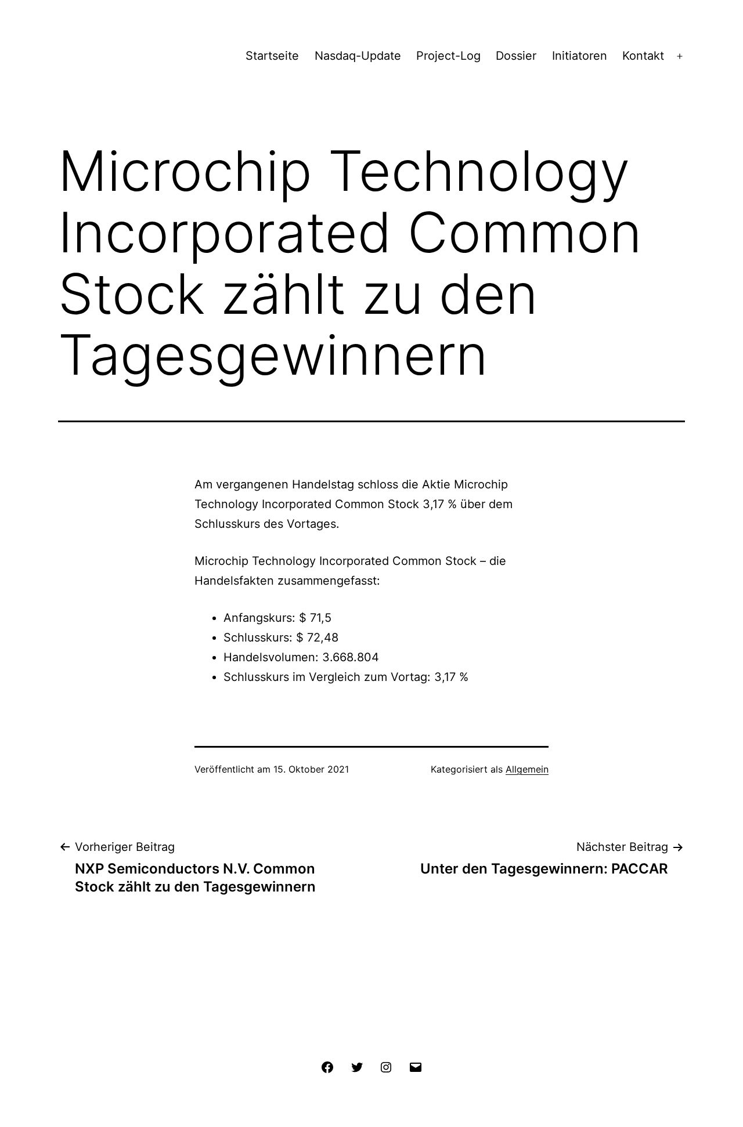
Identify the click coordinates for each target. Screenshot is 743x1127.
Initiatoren (579, 56)
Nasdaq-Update (358, 56)
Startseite (272, 56)
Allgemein (527, 769)
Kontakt (643, 56)
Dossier (516, 56)
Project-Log (448, 56)
